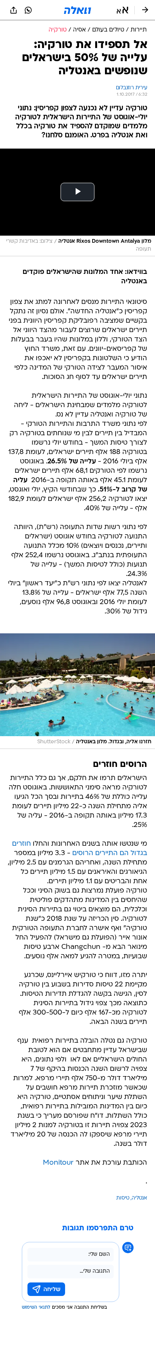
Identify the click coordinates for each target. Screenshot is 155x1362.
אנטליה (139, 1198)
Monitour (58, 1163)
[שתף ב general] (13, 10)
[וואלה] (77, 10)
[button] (122, 10)
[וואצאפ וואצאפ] (28, 10)
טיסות (122, 1198)
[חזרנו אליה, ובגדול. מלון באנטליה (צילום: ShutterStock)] (77, 691)
